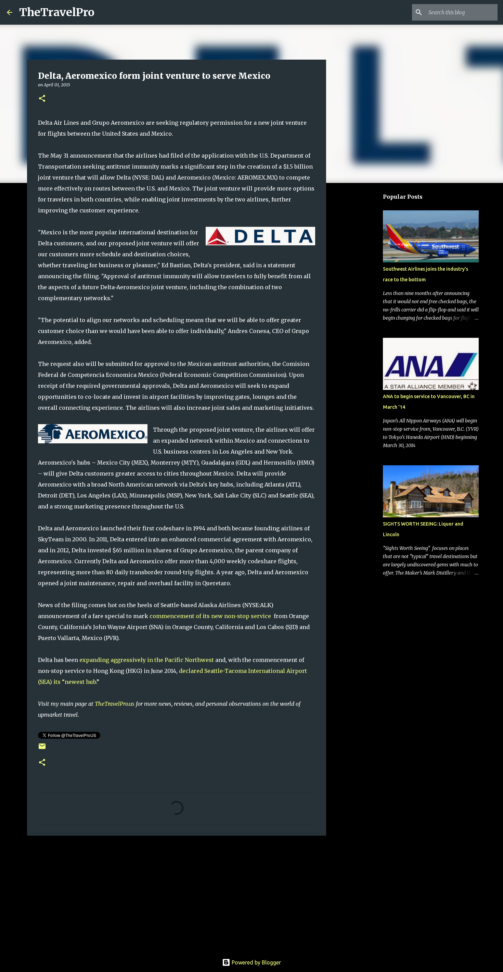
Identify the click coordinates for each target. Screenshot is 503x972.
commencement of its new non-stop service (210, 616)
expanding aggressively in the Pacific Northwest (146, 659)
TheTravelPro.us (114, 703)
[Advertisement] (176, 894)
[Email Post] (42, 749)
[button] (42, 98)
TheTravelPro (56, 12)
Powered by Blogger (255, 962)
